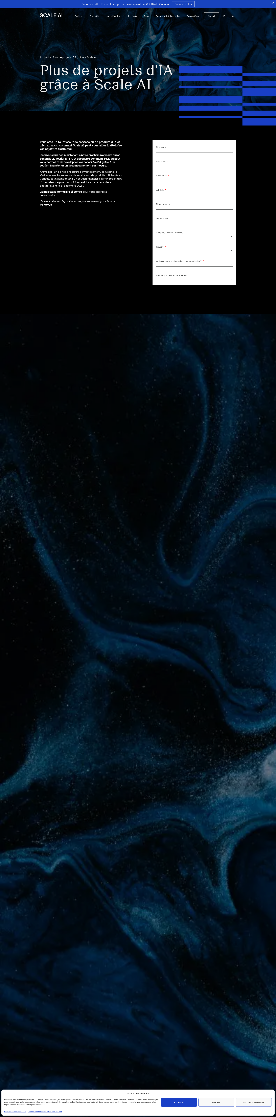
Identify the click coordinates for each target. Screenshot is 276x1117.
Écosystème (193, 16)
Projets (78, 16)
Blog (146, 16)
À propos (132, 16)
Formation (95, 16)
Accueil (44, 57)
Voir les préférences (253, 1102)
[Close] (273, 2)
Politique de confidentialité (15, 1112)
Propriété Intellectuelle (168, 16)
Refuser (216, 1102)
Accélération (113, 16)
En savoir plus (183, 4)
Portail (211, 16)
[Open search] (233, 16)
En (224, 16)
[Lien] (55, 16)
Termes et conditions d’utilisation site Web (45, 1112)
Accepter (179, 1102)
